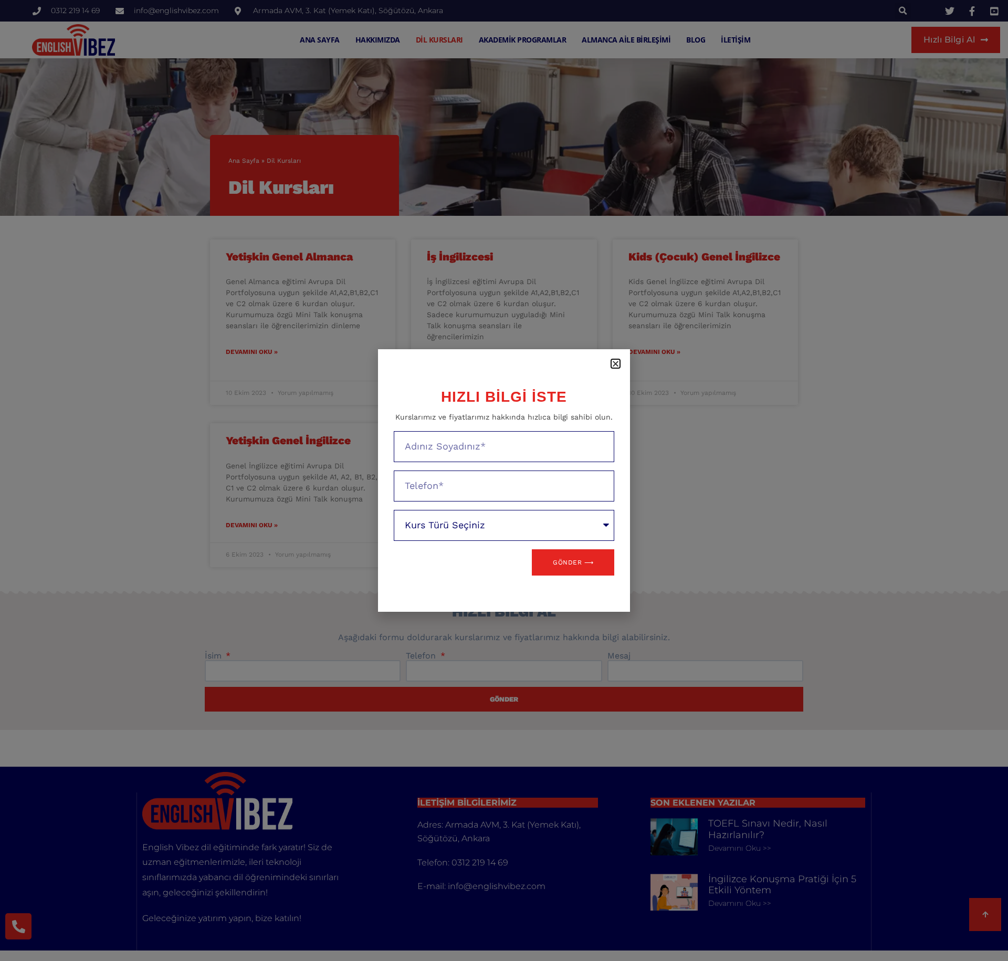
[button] (616, 364)
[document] (504, 480)
